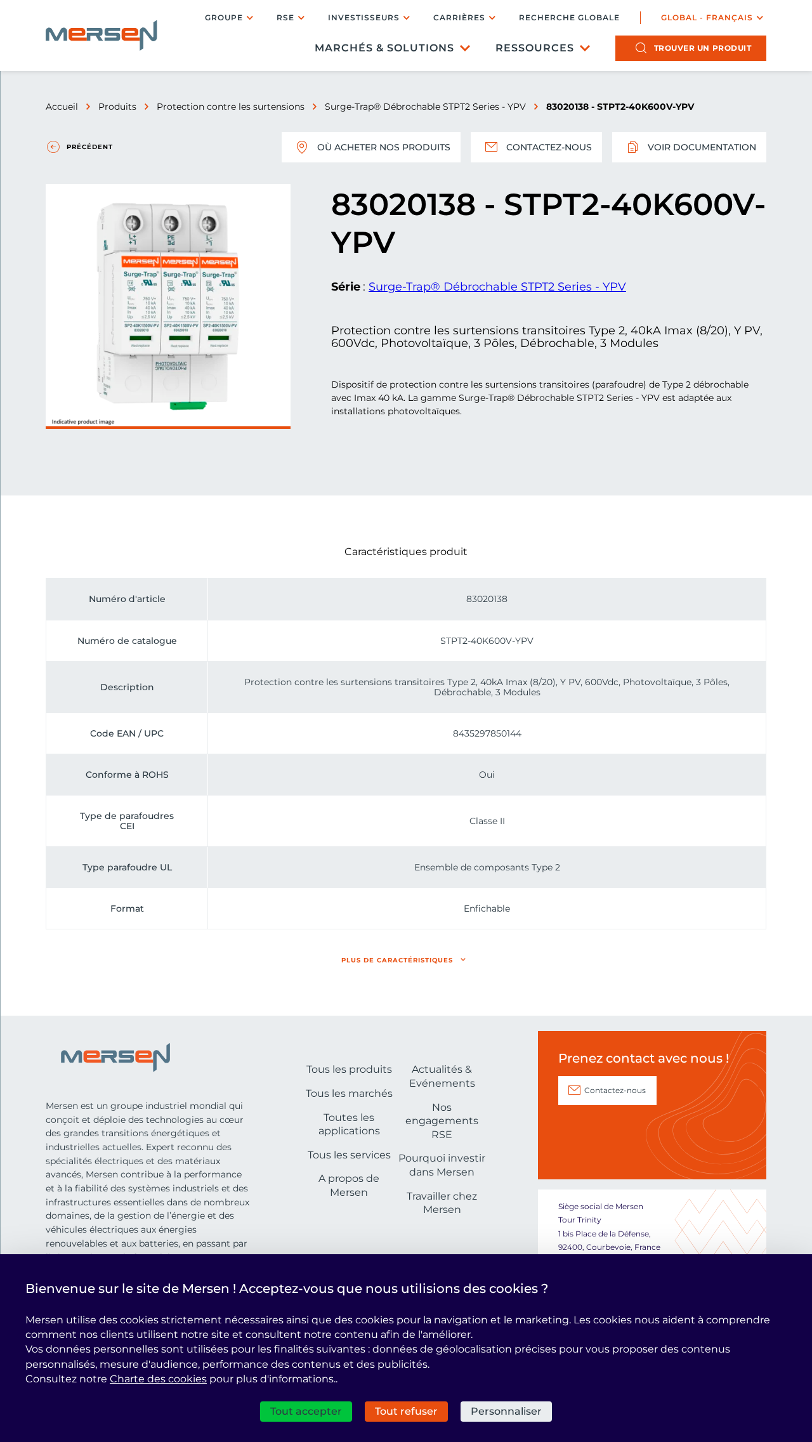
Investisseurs (364, 17)
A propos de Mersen (348, 1185)
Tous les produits (349, 1069)
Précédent (90, 147)
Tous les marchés (349, 1093)
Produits (117, 107)
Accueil (62, 107)
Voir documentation (702, 147)
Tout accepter (306, 1411)
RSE (285, 17)
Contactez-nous (549, 147)
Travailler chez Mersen (442, 1203)
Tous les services (349, 1155)
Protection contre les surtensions (230, 107)
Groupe (224, 17)
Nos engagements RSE (441, 1121)
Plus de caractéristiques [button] (397, 960)
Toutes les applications (349, 1124)
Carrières (459, 17)
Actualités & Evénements (442, 1076)
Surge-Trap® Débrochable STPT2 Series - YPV (425, 107)
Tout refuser (406, 1411)
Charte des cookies (158, 1379)
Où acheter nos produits (383, 147)
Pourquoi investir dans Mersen (441, 1165)
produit (703, 48)
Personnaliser (506, 1411)
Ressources (534, 48)
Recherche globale (569, 17)
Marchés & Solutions (384, 48)
